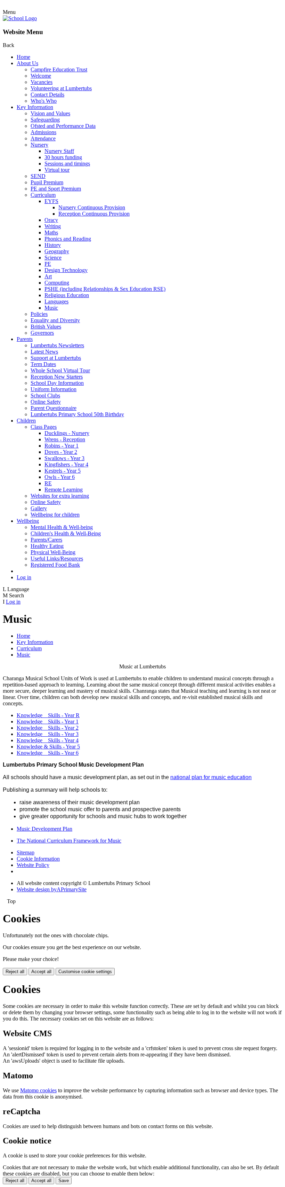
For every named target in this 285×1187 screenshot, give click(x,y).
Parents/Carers (46, 540)
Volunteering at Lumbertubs (61, 88)
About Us (27, 63)
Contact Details (47, 95)
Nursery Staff (59, 151)
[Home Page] (20, 18)
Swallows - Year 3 (64, 458)
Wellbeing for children (55, 515)
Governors (42, 333)
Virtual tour (57, 170)
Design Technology (66, 270)
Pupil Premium (47, 182)
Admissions (43, 132)
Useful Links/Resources (57, 558)
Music (51, 308)
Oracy (51, 220)
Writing (52, 226)
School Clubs (45, 395)
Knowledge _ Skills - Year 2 (48, 728)
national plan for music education (211, 777)
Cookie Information (38, 859)
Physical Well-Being (53, 552)
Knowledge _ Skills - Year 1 (48, 721)
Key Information (35, 107)
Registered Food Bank (55, 565)
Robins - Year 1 (61, 446)
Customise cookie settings (85, 971)
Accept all (41, 971)
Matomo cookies (38, 1090)
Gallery (39, 508)
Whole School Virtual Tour (60, 370)
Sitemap (25, 852)
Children (26, 421)
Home (23, 57)
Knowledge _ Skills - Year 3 (48, 734)
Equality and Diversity (55, 320)
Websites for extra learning (60, 496)
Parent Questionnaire (53, 408)
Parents (25, 339)
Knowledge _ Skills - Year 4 (48, 740)
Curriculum (43, 195)
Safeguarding (45, 120)
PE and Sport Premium (56, 189)
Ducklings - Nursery (66, 433)
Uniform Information (53, 389)
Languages (56, 301)
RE (48, 483)
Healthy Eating (47, 546)
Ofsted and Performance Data (63, 126)
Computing (56, 283)
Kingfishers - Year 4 (66, 464)
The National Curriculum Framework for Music (69, 841)
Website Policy (33, 865)
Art (48, 276)
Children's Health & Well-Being (66, 533)
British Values (46, 326)
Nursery (39, 145)
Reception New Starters (57, 377)
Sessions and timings (67, 163)
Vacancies (41, 82)
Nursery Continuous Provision (91, 207)
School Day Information (57, 383)
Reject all (15, 971)
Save (63, 1180)
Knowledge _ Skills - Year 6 (48, 753)
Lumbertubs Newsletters (57, 345)
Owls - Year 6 (59, 477)
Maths (51, 232)
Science (53, 258)
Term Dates (43, 364)
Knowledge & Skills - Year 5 (48, 747)
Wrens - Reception (64, 439)
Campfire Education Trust (59, 69)
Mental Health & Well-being (62, 527)
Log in (24, 577)
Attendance (43, 138)
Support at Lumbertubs (56, 358)
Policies (39, 314)
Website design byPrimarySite (52, 889)
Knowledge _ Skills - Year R (48, 715)
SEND (38, 176)
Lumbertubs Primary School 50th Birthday (77, 414)
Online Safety (46, 402)
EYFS (51, 201)
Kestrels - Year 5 (62, 471)
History (52, 245)
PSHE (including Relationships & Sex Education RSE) (104, 289)
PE (47, 264)
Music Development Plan (44, 829)
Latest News (44, 352)
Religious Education (66, 295)
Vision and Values (50, 113)
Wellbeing (28, 521)
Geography (56, 251)
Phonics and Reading (67, 239)
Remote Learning (63, 489)
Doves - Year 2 (60, 452)
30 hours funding (63, 157)
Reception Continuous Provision (94, 214)
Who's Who (44, 101)
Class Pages (44, 427)
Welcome (41, 76)
